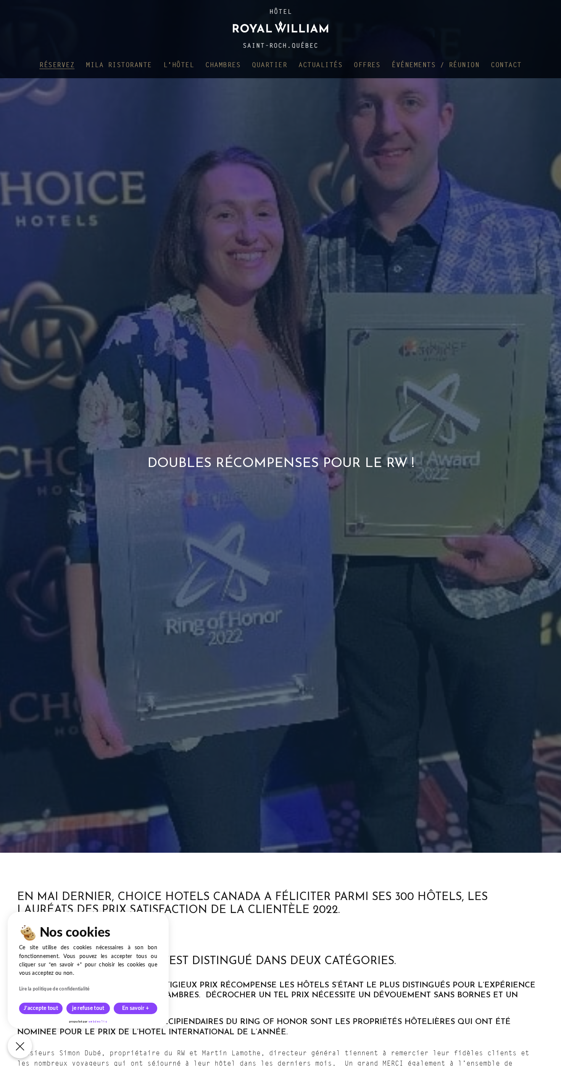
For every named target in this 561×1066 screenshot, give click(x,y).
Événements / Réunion (435, 64)
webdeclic (98, 1021)
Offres (367, 64)
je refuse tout (88, 1008)
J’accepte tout (41, 1008)
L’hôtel (178, 64)
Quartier (269, 64)
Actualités (320, 64)
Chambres (222, 64)
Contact (506, 64)
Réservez (56, 64)
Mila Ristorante (119, 64)
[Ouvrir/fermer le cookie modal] (20, 1046)
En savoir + (135, 1008)
